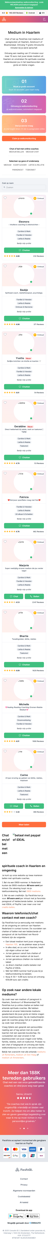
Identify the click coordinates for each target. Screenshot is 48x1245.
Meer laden (24, 824)
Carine (24, 775)
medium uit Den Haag (26, 1054)
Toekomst (30, 170)
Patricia (24, 497)
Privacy (24, 1184)
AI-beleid (24, 1202)
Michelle (24, 704)
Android (31, 13)
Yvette (23, 358)
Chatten (26, 250)
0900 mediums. (33, 891)
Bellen (36, 596)
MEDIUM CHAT (32, 152)
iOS (43, 13)
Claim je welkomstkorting (24, 138)
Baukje (24, 289)
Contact (24, 1179)
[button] (24, 227)
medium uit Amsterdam (13, 1057)
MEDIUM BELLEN (16, 152)
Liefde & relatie (36, 165)
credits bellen (8, 907)
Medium (7, 165)
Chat (15, 596)
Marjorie (24, 565)
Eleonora (24, 221)
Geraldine (23, 426)
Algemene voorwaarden (24, 1190)
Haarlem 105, (12, 944)
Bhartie (24, 636)
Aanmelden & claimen (24, 7)
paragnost (18, 170)
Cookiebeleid (24, 1196)
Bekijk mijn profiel (24, 243)
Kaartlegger (20, 165)
